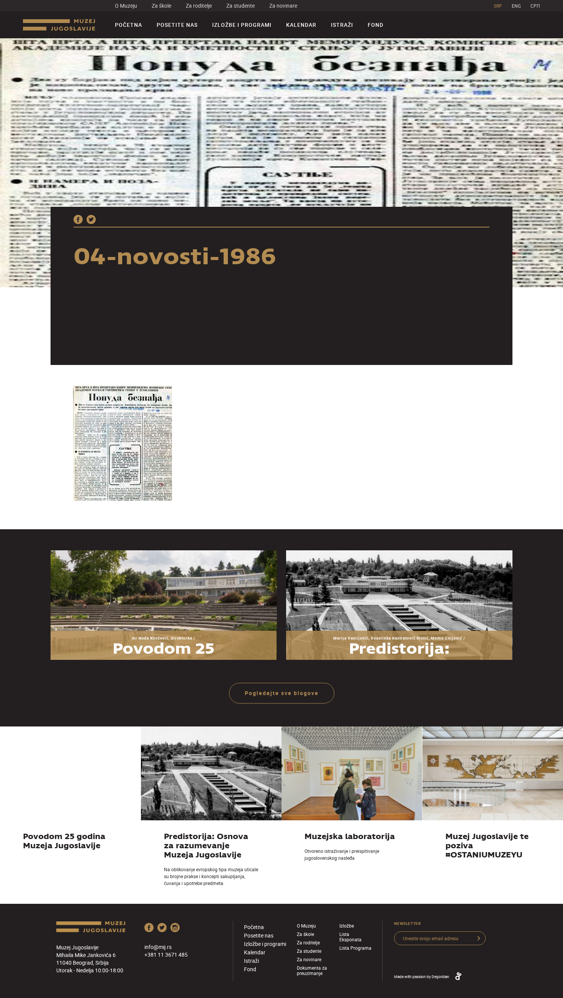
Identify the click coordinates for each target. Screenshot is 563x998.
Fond (375, 24)
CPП (535, 6)
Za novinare (283, 5)
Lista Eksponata (350, 936)
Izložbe (346, 926)
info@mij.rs (158, 947)
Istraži (342, 24)
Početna (128, 24)
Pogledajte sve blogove (282, 693)
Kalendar (301, 24)
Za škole (161, 5)
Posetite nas (177, 24)
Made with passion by (421, 976)
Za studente (240, 5)
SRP (498, 6)
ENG (516, 6)
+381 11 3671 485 (166, 954)
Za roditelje (199, 5)
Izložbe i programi (242, 24)
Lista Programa (355, 948)
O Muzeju (126, 5)
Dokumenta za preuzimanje (312, 970)
